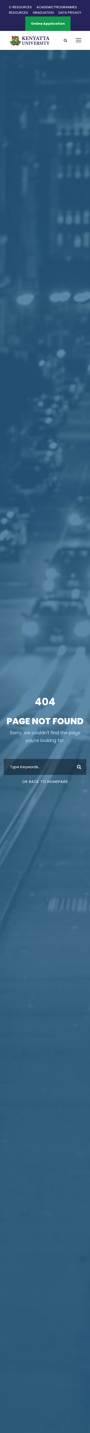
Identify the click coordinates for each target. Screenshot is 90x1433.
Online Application (48, 23)
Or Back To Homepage (45, 781)
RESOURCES (18, 12)
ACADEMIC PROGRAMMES (56, 7)
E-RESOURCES (20, 7)
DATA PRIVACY (69, 12)
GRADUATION (43, 12)
